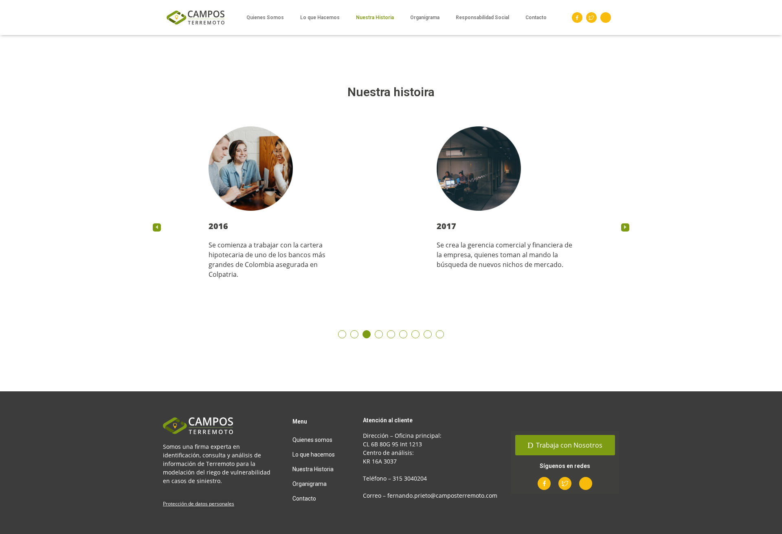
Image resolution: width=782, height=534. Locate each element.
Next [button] (625, 227)
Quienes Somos (265, 17)
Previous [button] (157, 227)
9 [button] (440, 334)
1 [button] (342, 334)
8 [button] (428, 334)
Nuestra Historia (375, 17)
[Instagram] (605, 17)
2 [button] (354, 334)
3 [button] (366, 334)
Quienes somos (312, 440)
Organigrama (424, 17)
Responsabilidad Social (482, 17)
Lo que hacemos (313, 454)
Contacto (536, 17)
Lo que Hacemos (320, 17)
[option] (277, 212)
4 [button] (379, 334)
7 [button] (415, 334)
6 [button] (403, 334)
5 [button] (391, 334)
